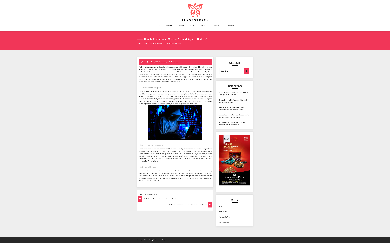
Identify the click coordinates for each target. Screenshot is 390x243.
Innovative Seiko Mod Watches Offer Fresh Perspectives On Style (233, 101)
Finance (216, 26)
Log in (221, 206)
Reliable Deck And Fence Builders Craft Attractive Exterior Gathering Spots (231, 108)
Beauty (181, 26)
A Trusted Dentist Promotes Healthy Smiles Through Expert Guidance (233, 93)
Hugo (144, 62)
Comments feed (224, 217)
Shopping (169, 26)
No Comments (175, 62)
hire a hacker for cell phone (148, 161)
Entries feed (223, 212)
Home (158, 26)
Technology (229, 26)
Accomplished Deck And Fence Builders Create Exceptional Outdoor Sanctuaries (234, 116)
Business (204, 26)
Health (192, 26)
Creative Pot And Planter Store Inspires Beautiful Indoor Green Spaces (232, 123)
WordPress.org (224, 222)
